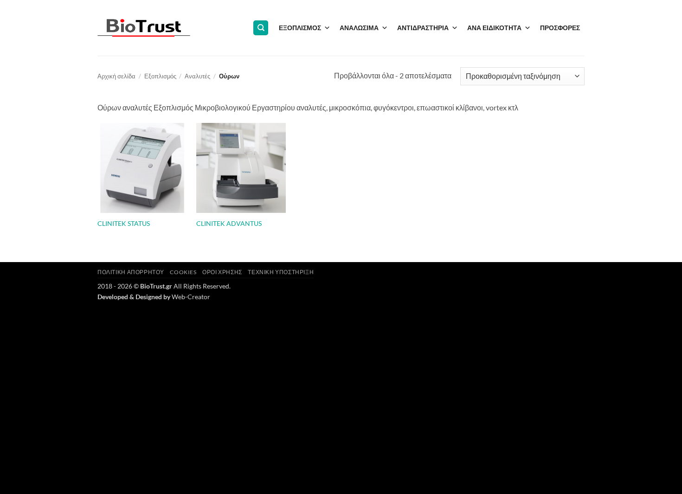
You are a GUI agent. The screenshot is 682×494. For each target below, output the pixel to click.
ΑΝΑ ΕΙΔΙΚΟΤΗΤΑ (494, 28)
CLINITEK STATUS (123, 223)
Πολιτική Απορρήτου (130, 272)
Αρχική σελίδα (116, 76)
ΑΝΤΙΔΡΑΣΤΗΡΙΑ (423, 28)
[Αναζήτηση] (260, 28)
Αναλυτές (197, 76)
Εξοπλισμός (160, 76)
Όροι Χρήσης (222, 272)
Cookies (183, 272)
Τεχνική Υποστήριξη (281, 272)
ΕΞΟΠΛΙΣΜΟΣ (300, 28)
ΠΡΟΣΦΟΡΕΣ (560, 28)
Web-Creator (191, 297)
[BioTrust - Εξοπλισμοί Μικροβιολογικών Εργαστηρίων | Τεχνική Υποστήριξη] (143, 28)
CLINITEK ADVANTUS (229, 223)
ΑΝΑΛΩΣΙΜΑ (359, 28)
